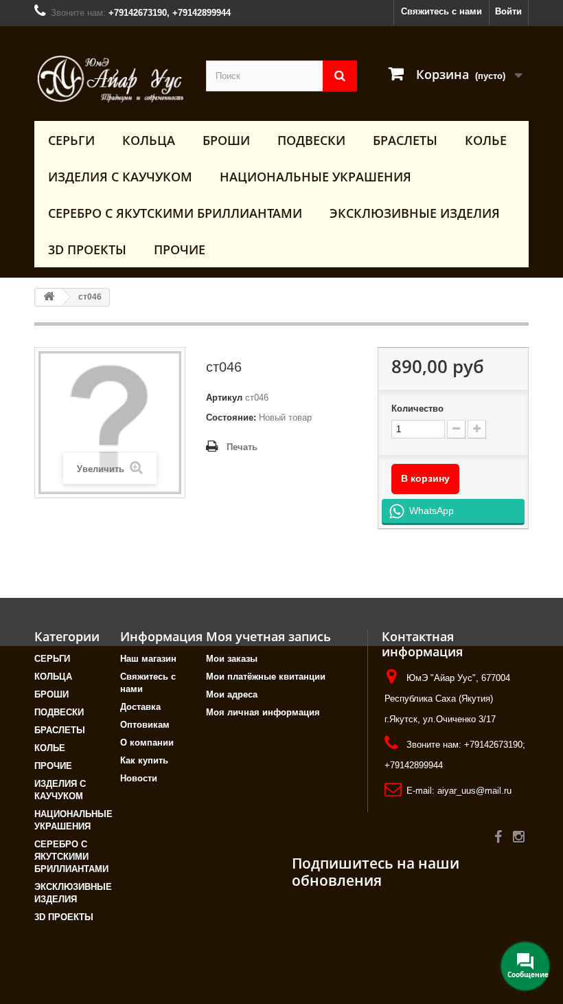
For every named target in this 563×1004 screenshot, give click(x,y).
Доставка (140, 707)
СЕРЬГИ (71, 140)
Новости (138, 778)
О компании (147, 742)
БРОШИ (226, 140)
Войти (508, 11)
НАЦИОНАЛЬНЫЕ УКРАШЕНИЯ (315, 176)
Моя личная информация (263, 712)
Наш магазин (148, 659)
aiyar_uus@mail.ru (474, 790)
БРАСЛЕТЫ (405, 140)
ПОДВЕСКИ (311, 140)
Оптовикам (145, 724)
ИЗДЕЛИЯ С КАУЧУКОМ (120, 176)
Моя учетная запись (268, 636)
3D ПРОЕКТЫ (87, 249)
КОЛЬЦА (148, 140)
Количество (417, 408)
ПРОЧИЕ (179, 249)
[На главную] (49, 297)
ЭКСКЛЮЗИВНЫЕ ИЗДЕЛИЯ (415, 213)
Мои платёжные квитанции (265, 676)
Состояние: (231, 417)
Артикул (224, 397)
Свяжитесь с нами (441, 11)
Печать (242, 447)
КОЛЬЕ (486, 140)
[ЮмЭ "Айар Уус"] (109, 79)
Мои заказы (231, 659)
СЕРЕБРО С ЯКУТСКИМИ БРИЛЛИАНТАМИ (175, 213)
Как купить (144, 760)
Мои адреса (231, 694)
